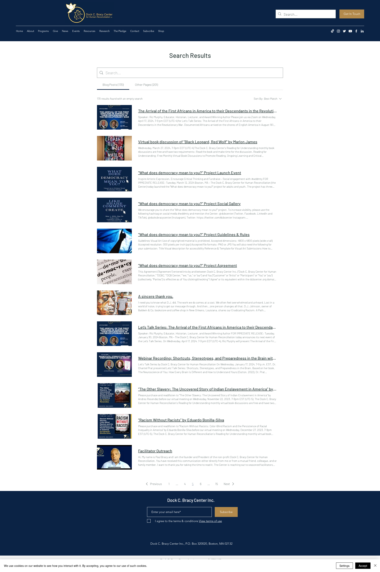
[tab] (113, 84)
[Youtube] (350, 31)
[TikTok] (332, 31)
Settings (344, 566)
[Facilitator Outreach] (114, 457)
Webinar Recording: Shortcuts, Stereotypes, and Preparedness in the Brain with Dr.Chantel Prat (207, 358)
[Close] (375, 565)
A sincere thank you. (155, 296)
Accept (363, 566)
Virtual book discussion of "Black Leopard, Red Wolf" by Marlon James (197, 141)
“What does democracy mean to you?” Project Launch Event (189, 172)
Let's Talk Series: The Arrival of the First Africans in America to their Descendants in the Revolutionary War (207, 327)
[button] (55, 31)
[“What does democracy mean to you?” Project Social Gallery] (114, 210)
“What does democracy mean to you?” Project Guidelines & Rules (194, 234)
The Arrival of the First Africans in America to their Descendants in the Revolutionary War (207, 110)
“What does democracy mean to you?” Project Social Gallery (189, 203)
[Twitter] (344, 31)
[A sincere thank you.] (114, 302)
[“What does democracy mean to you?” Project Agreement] (114, 272)
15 (216, 484)
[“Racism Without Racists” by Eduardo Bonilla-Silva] (114, 426)
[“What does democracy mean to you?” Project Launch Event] (114, 179)
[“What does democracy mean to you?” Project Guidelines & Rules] (114, 241)
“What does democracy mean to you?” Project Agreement (187, 265)
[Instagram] (338, 31)
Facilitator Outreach (155, 450)
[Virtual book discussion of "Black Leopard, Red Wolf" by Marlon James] (114, 148)
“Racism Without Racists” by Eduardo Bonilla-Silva (181, 419)
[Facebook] (356, 31)
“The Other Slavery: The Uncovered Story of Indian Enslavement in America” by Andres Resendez (207, 389)
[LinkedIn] (362, 31)
